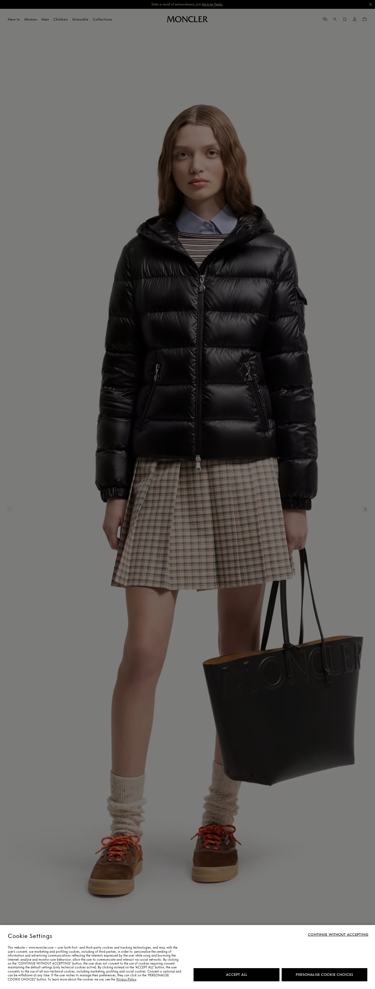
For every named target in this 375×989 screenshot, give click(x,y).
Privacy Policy (126, 979)
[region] (187, 957)
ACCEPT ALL (236, 974)
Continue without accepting (338, 934)
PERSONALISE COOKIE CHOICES (324, 974)
